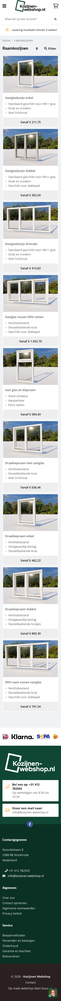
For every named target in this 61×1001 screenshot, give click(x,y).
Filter (52, 48)
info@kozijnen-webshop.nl (26, 876)
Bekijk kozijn (28, 74)
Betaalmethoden (13, 935)
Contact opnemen (14, 903)
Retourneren (11, 956)
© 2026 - (30, 976)
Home (30, 6)
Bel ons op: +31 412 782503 (30, 790)
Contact (30, 982)
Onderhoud (10, 946)
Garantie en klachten (16, 951)
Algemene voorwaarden (18, 908)
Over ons (8, 898)
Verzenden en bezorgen (18, 940)
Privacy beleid (11, 913)
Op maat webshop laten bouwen (30, 988)
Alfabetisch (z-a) (37, 48)
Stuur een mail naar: (30, 810)
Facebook (30, 824)
